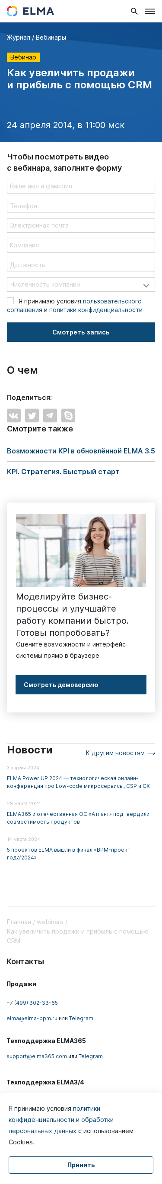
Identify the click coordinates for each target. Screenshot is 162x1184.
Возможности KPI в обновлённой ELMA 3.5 (81, 451)
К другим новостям (115, 752)
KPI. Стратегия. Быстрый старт (63, 471)
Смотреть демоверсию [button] (61, 684)
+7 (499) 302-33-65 (32, 1003)
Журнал (18, 37)
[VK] (14, 415)
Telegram (81, 1018)
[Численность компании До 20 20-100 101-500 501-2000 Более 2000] (81, 284)
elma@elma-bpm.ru (31, 1018)
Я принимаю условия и (75, 305)
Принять (81, 1164)
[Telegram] (50, 415)
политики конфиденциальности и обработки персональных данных (61, 1119)
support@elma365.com (36, 1056)
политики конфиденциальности (96, 309)
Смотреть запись (81, 332)
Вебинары (51, 37)
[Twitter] (32, 415)
